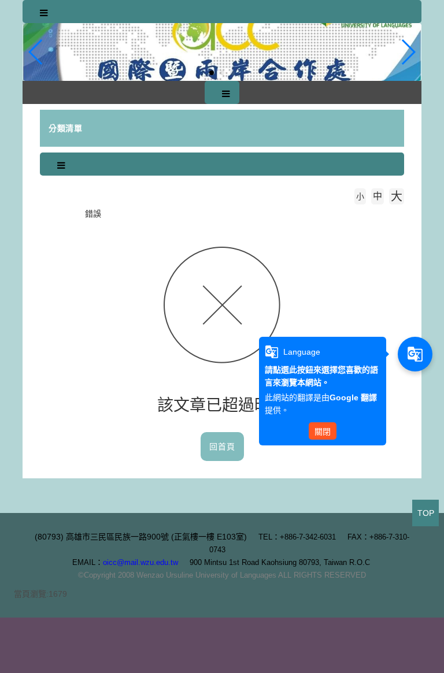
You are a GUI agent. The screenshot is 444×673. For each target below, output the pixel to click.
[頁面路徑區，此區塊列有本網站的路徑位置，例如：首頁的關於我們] (43, 213)
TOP (425, 513)
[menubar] (44, 13)
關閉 (322, 431)
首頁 (62, 213)
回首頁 (222, 446)
